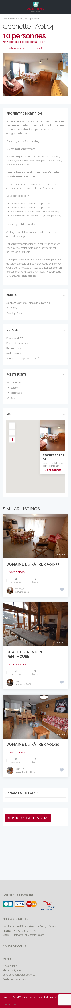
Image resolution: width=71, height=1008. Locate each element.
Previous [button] (8, 74)
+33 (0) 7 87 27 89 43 (25, 930)
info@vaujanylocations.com (29, 935)
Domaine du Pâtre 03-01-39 (32, 744)
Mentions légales (12, 970)
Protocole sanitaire (15, 979)
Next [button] (62, 74)
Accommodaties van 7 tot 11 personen (21, 18)
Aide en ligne (10, 966)
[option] (35, 74)
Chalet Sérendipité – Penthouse (28, 654)
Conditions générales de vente (19, 974)
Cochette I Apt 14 (54, 457)
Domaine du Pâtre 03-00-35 (32, 564)
